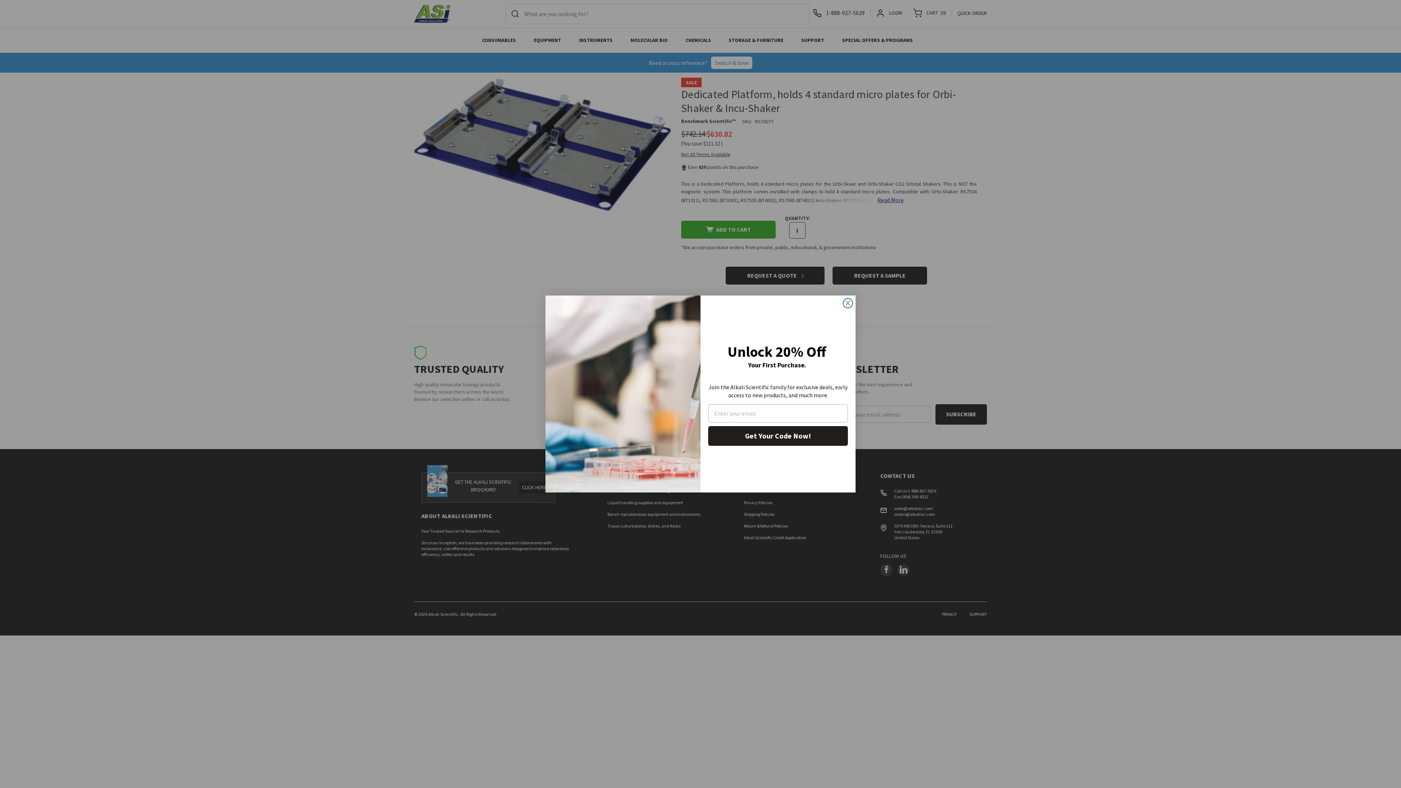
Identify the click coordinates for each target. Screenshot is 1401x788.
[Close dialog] (848, 303)
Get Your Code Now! (778, 435)
